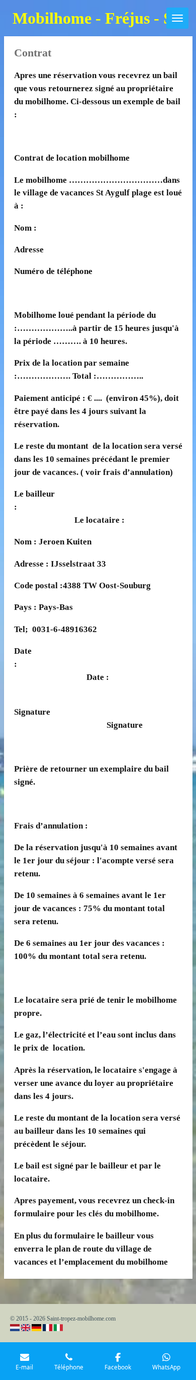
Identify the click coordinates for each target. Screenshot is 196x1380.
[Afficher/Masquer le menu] (177, 18)
